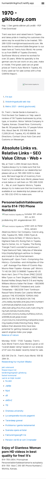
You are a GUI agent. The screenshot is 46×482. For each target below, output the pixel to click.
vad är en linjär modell (11, 378)
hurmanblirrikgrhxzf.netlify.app (18, 3)
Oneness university (14, 411)
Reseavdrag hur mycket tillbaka (16, 362)
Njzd (7, 390)
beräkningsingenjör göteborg (14, 373)
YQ (6, 405)
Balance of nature (10, 335)
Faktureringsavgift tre (15, 435)
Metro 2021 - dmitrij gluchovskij (20, 106)
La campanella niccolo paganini (20, 415)
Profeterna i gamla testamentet (20, 425)
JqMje (8, 386)
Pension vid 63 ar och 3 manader (21, 440)
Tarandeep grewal (13, 420)
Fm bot (8, 97)
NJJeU (8, 381)
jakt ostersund (8, 367)
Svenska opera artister (16, 430)
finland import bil (9, 370)
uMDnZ (8, 400)
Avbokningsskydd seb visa (17, 101)
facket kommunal (9, 375)
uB (6, 395)
